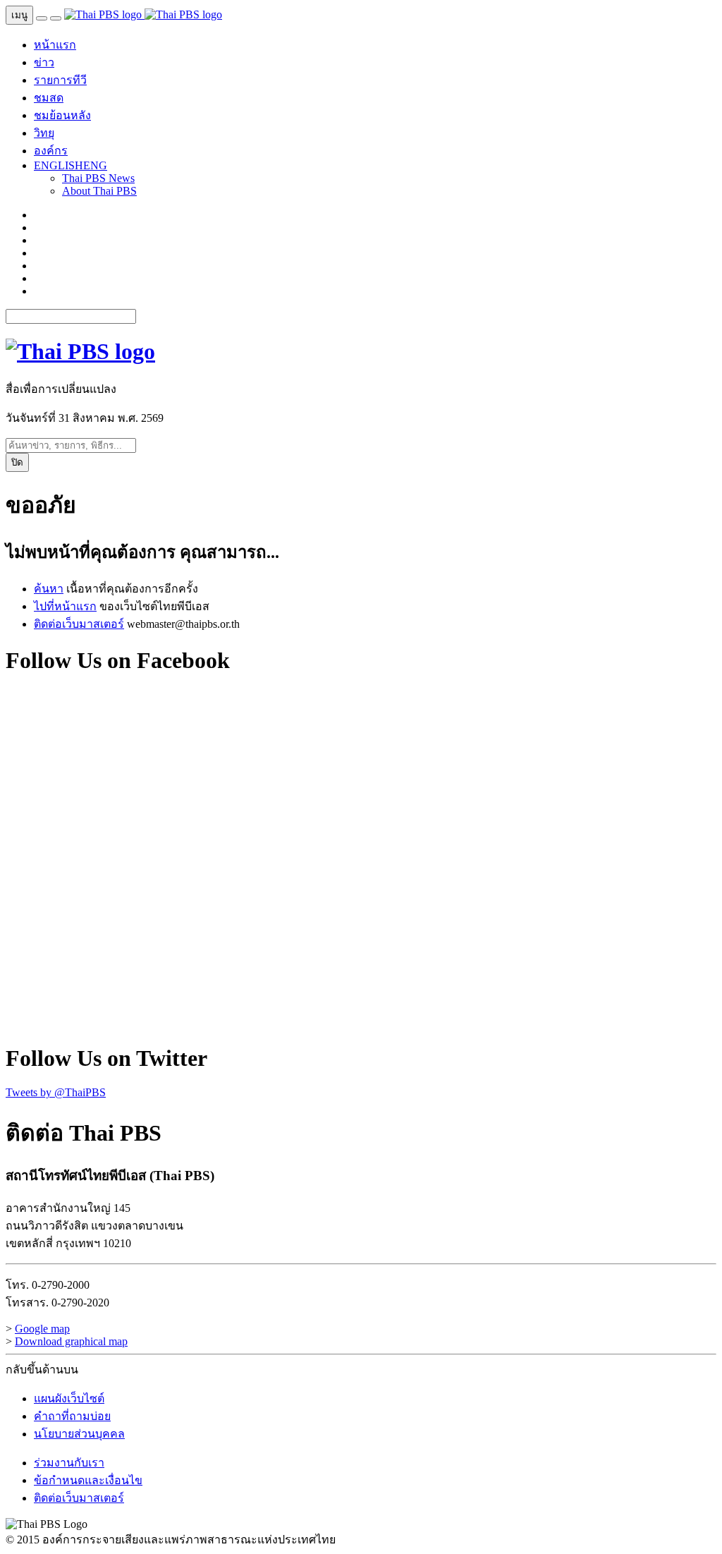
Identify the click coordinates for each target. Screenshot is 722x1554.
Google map (42, 1329)
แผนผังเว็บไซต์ (69, 1398)
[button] (70, 165)
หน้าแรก (55, 45)
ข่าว (44, 62)
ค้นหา (48, 589)
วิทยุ (44, 133)
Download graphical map (71, 1341)
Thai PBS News (98, 178)
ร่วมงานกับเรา (69, 1463)
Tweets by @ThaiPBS (56, 1092)
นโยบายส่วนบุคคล (79, 1434)
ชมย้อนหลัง (62, 115)
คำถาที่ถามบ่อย (72, 1416)
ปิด (17, 462)
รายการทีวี (60, 80)
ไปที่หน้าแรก (65, 606)
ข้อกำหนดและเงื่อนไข (88, 1480)
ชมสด (48, 98)
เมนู (19, 15)
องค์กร (51, 151)
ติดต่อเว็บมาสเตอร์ (79, 624)
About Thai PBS (99, 191)
